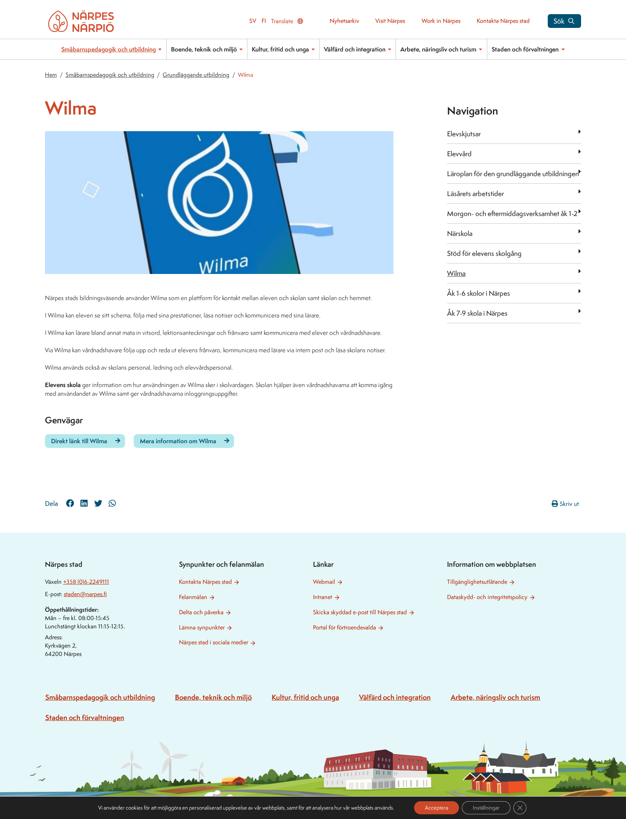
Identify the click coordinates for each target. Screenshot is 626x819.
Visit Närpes (390, 21)
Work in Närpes (441, 21)
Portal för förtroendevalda (344, 627)
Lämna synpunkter (202, 627)
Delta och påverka (201, 612)
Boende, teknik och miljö (204, 49)
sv (252, 21)
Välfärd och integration (354, 49)
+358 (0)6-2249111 (86, 582)
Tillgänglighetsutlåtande (477, 582)
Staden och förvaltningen (525, 49)
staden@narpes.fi (85, 594)
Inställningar (486, 807)
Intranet (322, 597)
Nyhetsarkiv (344, 21)
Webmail (324, 582)
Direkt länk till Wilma (79, 441)
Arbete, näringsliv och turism (438, 49)
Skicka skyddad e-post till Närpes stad (360, 612)
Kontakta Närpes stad (503, 21)
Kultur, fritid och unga (280, 49)
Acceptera (436, 807)
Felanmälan (193, 597)
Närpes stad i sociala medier (213, 642)
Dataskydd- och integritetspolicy (487, 597)
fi (264, 21)
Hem (51, 75)
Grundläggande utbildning (196, 75)
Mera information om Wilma (178, 441)
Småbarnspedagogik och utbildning (108, 49)
